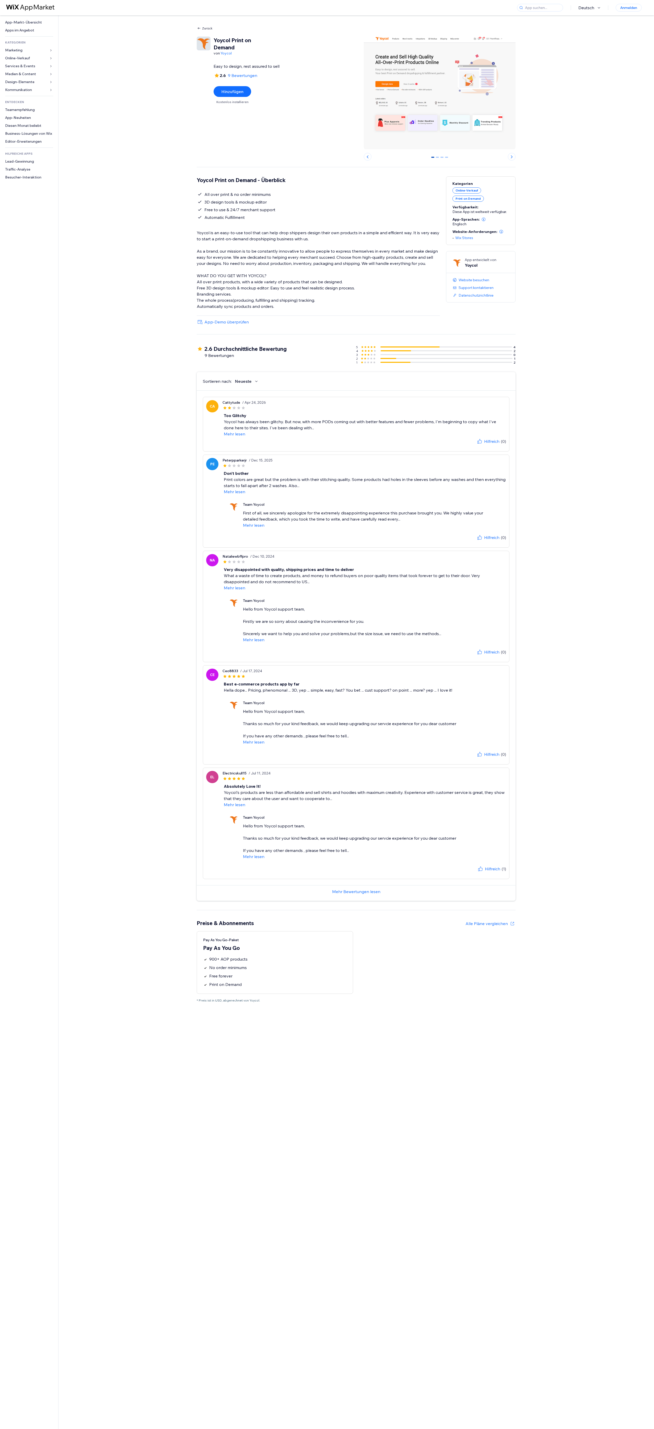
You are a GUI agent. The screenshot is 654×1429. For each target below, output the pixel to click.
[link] (29, 22)
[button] (483, 219)
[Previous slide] (367, 157)
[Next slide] (512, 157)
